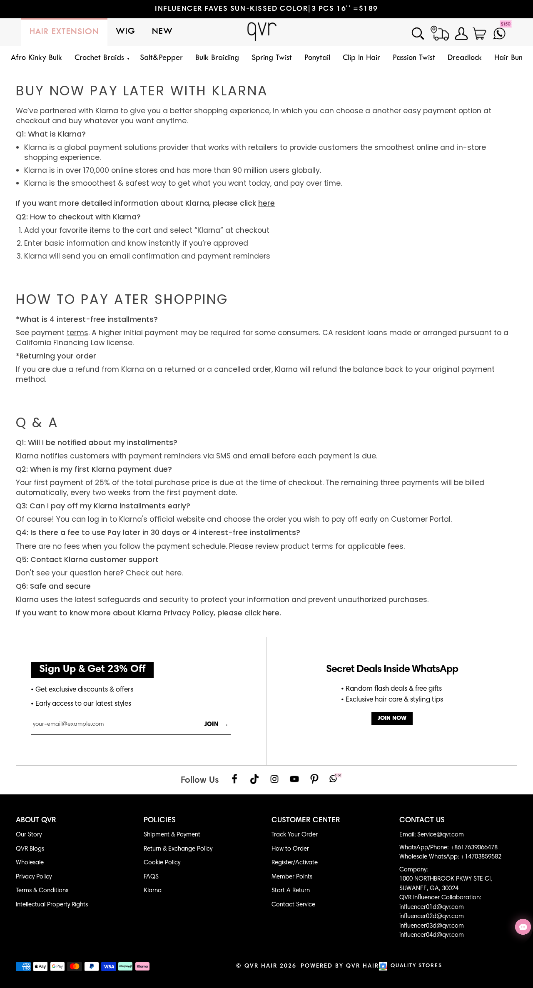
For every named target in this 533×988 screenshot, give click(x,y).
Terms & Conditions (42, 891)
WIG (125, 31)
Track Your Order (294, 835)
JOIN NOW (392, 718)
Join (216, 725)
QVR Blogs (30, 849)
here (173, 573)
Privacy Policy (34, 877)
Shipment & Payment (172, 835)
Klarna (153, 891)
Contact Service (293, 905)
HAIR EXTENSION (64, 32)
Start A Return (290, 891)
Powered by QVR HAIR (340, 966)
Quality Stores (416, 966)
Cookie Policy (162, 863)
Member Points (291, 877)
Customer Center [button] (305, 820)
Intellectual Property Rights (52, 905)
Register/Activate (294, 863)
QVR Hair (260, 966)
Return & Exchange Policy (178, 849)
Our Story (29, 835)
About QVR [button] (36, 820)
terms (77, 333)
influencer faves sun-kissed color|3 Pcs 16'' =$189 (266, 9)
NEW (162, 31)
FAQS (151, 877)
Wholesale (30, 863)
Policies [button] (160, 820)
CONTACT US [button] (422, 820)
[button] (101, 58)
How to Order (290, 849)
